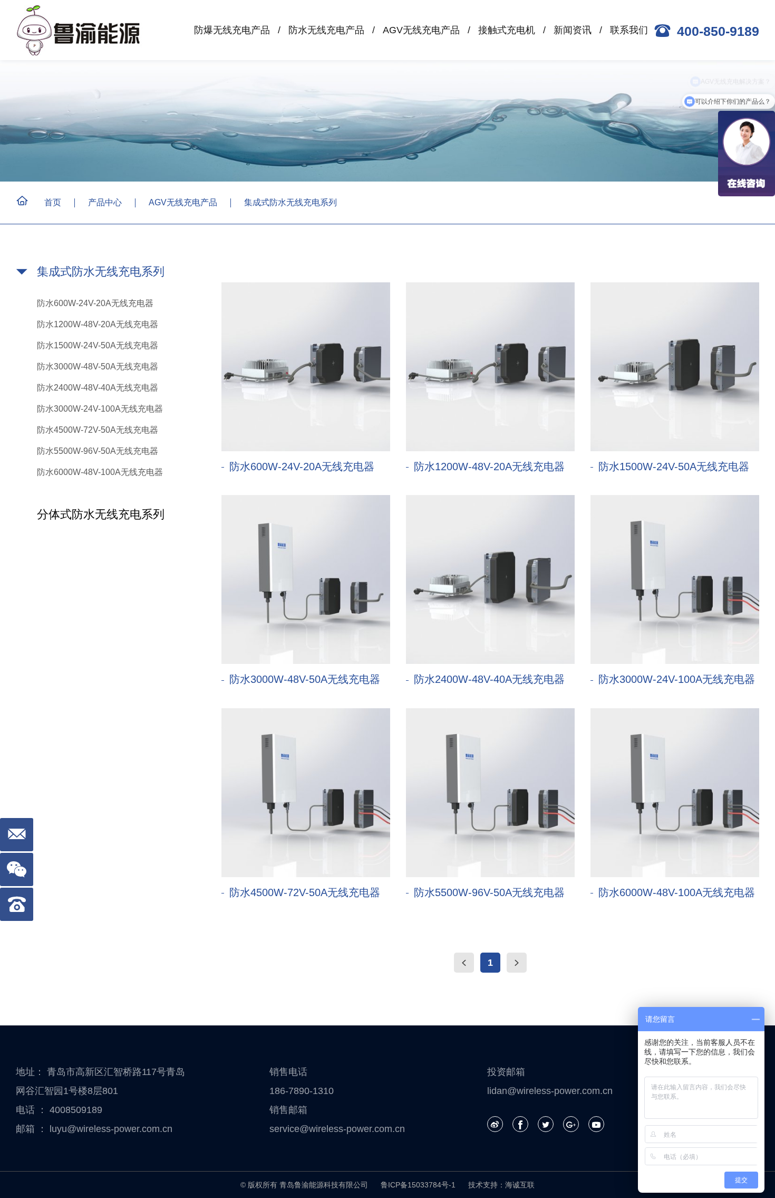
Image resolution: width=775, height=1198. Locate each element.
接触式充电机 (506, 30)
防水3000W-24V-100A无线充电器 (100, 408)
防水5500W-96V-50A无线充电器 (97, 450)
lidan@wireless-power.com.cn (550, 1091)
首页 (52, 202)
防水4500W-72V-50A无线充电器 (97, 429)
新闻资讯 (573, 30)
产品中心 (105, 202)
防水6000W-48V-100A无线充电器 (100, 472)
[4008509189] (16, 904)
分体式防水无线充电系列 (100, 514)
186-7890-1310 (301, 1091)
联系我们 (629, 30)
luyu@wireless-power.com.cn (111, 1129)
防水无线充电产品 (326, 30)
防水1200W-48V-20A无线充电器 (97, 324)
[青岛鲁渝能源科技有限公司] (82, 30)
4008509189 (76, 1110)
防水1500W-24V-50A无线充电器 (97, 345)
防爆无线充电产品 (232, 30)
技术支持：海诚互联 (501, 1185)
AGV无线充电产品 (421, 30)
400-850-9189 (718, 31)
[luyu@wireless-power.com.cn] (16, 834)
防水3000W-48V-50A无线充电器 (97, 366)
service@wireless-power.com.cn (337, 1129)
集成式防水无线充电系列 (290, 202)
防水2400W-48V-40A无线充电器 (97, 387)
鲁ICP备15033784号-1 (418, 1185)
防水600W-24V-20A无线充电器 (95, 303)
